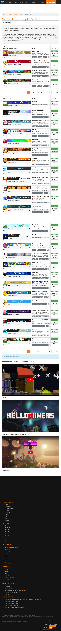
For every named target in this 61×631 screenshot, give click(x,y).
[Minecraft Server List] (2, 2)
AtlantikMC (35, 272)
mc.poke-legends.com (15, 200)
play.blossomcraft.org (15, 124)
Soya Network (36, 301)
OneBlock (7, 528)
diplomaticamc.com (15, 267)
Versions (7, 514)
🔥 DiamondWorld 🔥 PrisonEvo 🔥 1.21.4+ (45, 61)
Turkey (6, 553)
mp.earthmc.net (14, 105)
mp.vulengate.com (14, 343)
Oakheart (35, 80)
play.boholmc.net (14, 115)
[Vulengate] (19, 339)
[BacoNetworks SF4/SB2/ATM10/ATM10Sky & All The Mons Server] (19, 320)
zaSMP (34, 168)
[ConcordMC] (19, 187)
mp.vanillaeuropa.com (15, 314)
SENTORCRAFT (37, 206)
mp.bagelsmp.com (14, 153)
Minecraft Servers (7, 14)
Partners (7, 575)
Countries (7, 512)
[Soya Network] (19, 301)
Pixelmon (7, 526)
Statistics (7, 571)
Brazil (6, 555)
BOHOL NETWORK (38, 111)
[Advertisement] (30, 9)
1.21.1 (55, 324)
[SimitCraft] (19, 159)
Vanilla (6, 538)
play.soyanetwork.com (15, 305)
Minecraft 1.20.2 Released (11, 605)
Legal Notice (46, 629)
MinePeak (35, 130)
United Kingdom (9, 561)
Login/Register (25, 2)
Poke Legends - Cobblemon (40, 196)
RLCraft (7, 530)
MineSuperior (36, 51)
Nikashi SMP (6, 471)
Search (16, 2)
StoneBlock (8, 532)
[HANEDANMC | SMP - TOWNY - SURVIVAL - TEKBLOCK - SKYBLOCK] (19, 178)
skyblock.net (13, 228)
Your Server (51, 2)
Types (15, 14)
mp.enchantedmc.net (15, 248)
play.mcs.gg (13, 55)
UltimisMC (7, 586)
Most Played (8, 506)
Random (7, 510)
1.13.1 (55, 248)
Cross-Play (8, 536)
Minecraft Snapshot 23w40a (12, 603)
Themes (7, 520)
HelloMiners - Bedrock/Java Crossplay (14, 434)
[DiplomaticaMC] (19, 263)
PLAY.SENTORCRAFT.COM (17, 210)
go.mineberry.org (14, 143)
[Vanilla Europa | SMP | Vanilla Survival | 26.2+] (19, 311)
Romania (7, 551)
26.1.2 (55, 84)
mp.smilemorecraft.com (16, 74)
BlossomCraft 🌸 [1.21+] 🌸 (40, 120)
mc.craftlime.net (14, 295)
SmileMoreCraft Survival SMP (41, 70)
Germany (7, 563)
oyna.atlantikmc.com (15, 276)
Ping (6, 516)
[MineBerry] (19, 140)
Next (57, 92)
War (6, 534)
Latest (6, 504)
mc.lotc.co (12, 257)
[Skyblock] (19, 225)
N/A (55, 122)
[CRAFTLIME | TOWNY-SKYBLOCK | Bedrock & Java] (19, 292)
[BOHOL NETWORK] (19, 111)
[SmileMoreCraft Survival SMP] (19, 71)
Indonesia (7, 549)
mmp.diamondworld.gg (16, 64)
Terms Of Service (9, 577)
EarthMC (35, 101)
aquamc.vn (13, 333)
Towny (6, 542)
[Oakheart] (19, 80)
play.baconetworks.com (16, 324)
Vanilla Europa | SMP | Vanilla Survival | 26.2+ (45, 310)
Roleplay (7, 540)
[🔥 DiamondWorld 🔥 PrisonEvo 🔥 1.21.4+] (19, 61)
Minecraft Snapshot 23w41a (12, 601)
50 (53, 92)
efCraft (4, 398)
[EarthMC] (19, 102)
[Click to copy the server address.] (29, 55)
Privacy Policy (8, 579)
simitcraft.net (13, 162)
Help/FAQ (35, 2)
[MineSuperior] (19, 52)
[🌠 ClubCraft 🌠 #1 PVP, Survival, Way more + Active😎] (19, 282)
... (46, 92)
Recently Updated (9, 508)
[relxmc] (19, 235)
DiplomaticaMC (36, 263)
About (42, 2)
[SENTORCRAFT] (19, 206)
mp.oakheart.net (14, 83)
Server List (8, 2)
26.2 (55, 55)
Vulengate (35, 339)
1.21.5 (55, 257)
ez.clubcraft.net (14, 286)
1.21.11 (55, 65)
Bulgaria (7, 557)
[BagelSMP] (19, 149)
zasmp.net (12, 172)
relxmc (34, 234)
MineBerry (35, 139)
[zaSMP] (19, 168)
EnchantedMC (36, 244)
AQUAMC (35, 329)
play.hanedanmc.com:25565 (17, 181)
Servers (6, 22)
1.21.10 (55, 201)
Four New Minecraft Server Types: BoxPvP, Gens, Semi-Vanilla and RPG (23, 599)
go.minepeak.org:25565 (16, 134)
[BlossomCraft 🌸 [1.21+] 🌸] (19, 121)
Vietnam (7, 559)
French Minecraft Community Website (14, 607)
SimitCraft (35, 158)
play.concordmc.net (15, 191)
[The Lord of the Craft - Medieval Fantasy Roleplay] (19, 254)
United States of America (11, 547)
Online (54, 51)
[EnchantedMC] (19, 244)
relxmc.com (13, 238)
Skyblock (35, 225)
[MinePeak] (19, 130)
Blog (6, 573)
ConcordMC (36, 187)
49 (50, 92)
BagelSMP (35, 149)
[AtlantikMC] (19, 273)
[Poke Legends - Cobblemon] (19, 197)
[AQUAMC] (19, 330)
